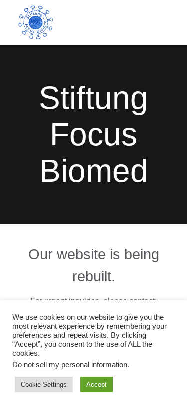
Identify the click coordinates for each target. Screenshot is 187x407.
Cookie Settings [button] (44, 384)
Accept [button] (96, 384)
